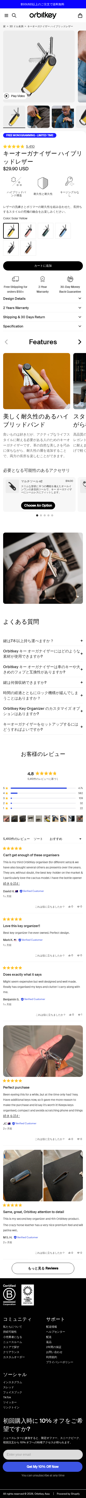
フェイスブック (12, 1392)
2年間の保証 (53, 1347)
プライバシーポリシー (59, 1362)
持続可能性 (10, 1332)
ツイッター (10, 1402)
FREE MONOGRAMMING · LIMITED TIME (29, 135)
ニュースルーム (12, 1342)
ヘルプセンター (55, 1332)
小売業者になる (12, 1337)
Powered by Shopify (68, 1493)
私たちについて (12, 1327)
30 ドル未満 (16, 26)
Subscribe (42, 1466)
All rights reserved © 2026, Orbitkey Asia (26, 1493)
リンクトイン (11, 1407)
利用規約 (51, 1357)
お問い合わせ (54, 1352)
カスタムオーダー (14, 1357)
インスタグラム (12, 1382)
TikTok (7, 1397)
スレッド (8, 1387)
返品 (49, 1342)
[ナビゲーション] (5, 15)
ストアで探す (11, 1347)
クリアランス (11, 1352)
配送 (49, 1337)
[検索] (15, 15)
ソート (39, 839)
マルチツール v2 (31, 481)
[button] (79, 341)
